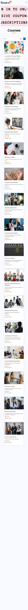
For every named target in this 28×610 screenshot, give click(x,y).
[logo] (6, 2)
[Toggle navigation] (26, 2)
